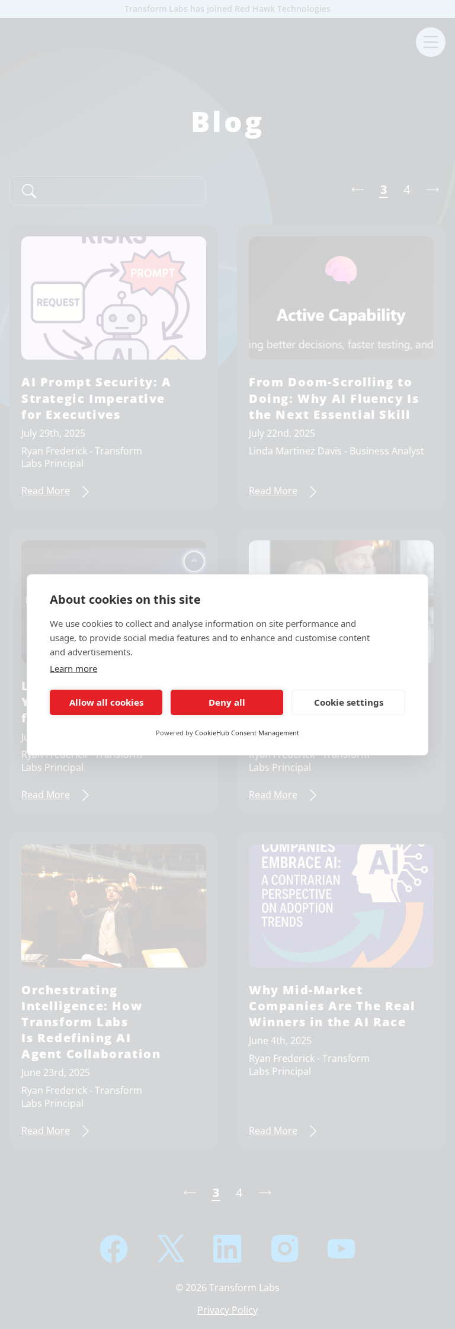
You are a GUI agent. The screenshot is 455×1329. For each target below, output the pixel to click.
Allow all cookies (106, 702)
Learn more (73, 668)
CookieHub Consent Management (247, 732)
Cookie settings (348, 702)
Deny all (227, 702)
